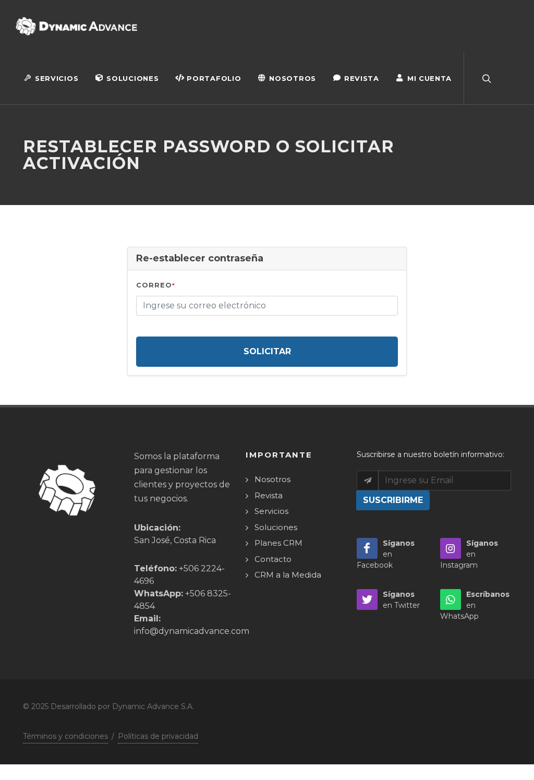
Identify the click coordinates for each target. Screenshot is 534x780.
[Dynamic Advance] (76, 26)
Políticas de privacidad (158, 736)
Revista (361, 78)
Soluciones (132, 78)
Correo (155, 285)
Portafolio (214, 78)
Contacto (273, 559)
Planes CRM (278, 543)
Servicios (56, 78)
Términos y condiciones (65, 736)
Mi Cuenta (429, 78)
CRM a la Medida (287, 575)
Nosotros (292, 78)
